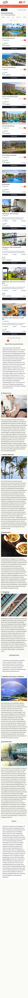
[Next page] (22, 341)
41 (19, 340)
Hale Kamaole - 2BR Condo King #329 (11, 247)
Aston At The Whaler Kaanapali (10, 96)
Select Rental (14, 48)
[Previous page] (6, 341)
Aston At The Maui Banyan (9, 67)
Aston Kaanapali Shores (8, 126)
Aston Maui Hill (6, 184)
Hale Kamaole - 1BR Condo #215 (10, 213)
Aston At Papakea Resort (8, 38)
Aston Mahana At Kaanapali (9, 155)
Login (20, 2)
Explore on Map (22, 9)
